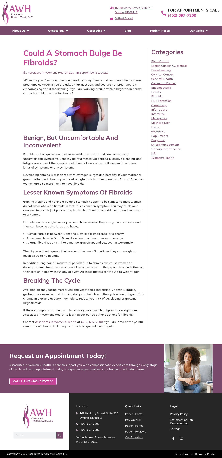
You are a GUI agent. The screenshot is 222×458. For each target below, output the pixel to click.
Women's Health (162, 158)
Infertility (157, 114)
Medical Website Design (189, 454)
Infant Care (159, 109)
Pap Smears (159, 136)
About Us (18, 30)
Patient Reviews (135, 431)
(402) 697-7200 (182, 15)
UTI (153, 153)
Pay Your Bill (133, 419)
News (155, 127)
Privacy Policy (179, 414)
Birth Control (160, 61)
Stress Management (165, 144)
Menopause (159, 118)
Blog (127, 30)
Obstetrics (94, 30)
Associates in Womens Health (55, 322)
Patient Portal (160, 30)
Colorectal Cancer (163, 83)
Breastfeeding (161, 70)
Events (156, 92)
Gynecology (56, 30)
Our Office (197, 30)
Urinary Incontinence (166, 149)
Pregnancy (158, 140)
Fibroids (156, 96)
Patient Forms (134, 425)
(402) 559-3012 (87, 442)
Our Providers (134, 437)
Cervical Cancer (162, 74)
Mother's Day (160, 123)
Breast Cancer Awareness (169, 66)
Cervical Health (162, 79)
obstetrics (158, 131)
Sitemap (175, 429)
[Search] (59, 435)
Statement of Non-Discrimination (182, 421)
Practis (211, 454)
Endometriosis (161, 87)
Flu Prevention (161, 101)
